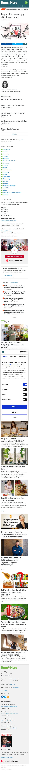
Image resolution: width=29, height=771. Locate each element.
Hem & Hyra (11, 684)
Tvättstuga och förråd (9, 185)
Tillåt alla (14, 407)
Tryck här (21, 139)
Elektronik (6, 158)
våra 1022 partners (11, 365)
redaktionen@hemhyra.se (15, 679)
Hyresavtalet (7, 170)
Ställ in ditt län (8, 276)
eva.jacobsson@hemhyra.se (9, 706)
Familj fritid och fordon (9, 161)
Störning (5, 181)
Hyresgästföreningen (7, 231)
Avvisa (14, 417)
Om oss (3, 769)
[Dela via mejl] (25, 44)
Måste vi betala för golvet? (10, 129)
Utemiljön (6, 188)
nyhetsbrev (16, 687)
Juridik (5, 174)
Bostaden (6, 154)
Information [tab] (13, 356)
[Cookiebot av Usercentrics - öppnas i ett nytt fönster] (20, 352)
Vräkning (5, 195)
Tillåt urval (14, 412)
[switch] (25, 389)
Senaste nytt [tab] (14, 282)
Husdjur (5, 165)
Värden (5, 190)
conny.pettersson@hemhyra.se (9, 714)
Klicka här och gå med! (14, 256)
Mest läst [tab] (5, 282)
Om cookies (8, 769)
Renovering (6, 179)
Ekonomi (5, 156)
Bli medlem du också (7, 757)
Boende (5, 152)
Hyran (5, 167)
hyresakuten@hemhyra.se (8, 220)
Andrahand (6, 149)
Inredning (6, 172)
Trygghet (5, 183)
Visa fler (14, 134)
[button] (9, 6)
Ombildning (6, 176)
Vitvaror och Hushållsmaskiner (12, 192)
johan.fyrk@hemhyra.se (7, 721)
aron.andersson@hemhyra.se (9, 728)
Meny (25, 6)
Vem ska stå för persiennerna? (11, 99)
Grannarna (6, 163)
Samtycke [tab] (4, 356)
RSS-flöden (4, 690)
